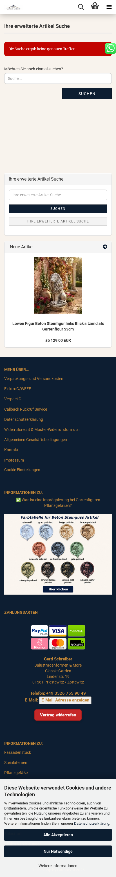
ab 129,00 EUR (58, 340)
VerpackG (12, 399)
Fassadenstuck (17, 752)
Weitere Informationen (58, 865)
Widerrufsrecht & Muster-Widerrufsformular (42, 429)
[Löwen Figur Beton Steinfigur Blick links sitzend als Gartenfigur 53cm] (58, 285)
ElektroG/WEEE (17, 388)
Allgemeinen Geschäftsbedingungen (35, 439)
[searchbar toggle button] (81, 7)
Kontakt (11, 450)
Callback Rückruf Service (25, 409)
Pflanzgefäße (16, 772)
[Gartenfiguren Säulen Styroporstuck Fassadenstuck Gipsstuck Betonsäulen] (11, 7)
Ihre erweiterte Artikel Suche (58, 221)
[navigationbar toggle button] (109, 7)
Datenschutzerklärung (91, 823)
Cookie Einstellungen (22, 469)
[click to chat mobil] (110, 48)
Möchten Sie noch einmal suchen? (33, 69)
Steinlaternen (15, 762)
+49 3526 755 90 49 (66, 693)
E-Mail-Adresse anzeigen (65, 700)
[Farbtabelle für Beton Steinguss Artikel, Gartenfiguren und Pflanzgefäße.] (58, 554)
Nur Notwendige (58, 851)
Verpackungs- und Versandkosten (33, 378)
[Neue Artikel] (105, 247)
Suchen (87, 93)
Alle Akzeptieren (58, 835)
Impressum (14, 460)
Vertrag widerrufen (58, 715)
